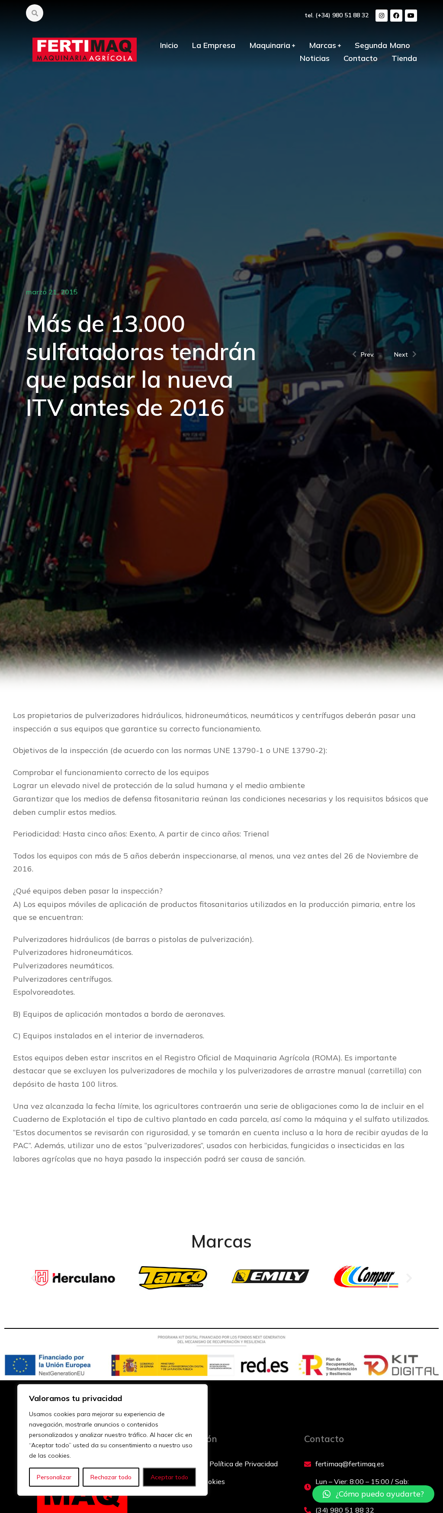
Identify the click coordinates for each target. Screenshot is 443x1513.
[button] (33, 1277)
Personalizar (54, 1477)
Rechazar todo (111, 1477)
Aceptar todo (169, 1477)
